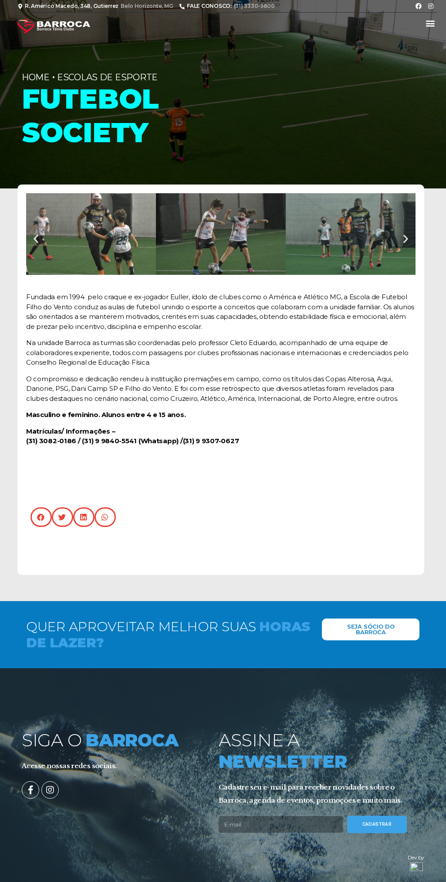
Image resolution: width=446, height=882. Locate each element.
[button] (430, 23)
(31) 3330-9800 (254, 6)
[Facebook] (418, 6)
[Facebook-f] (30, 790)
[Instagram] (431, 6)
